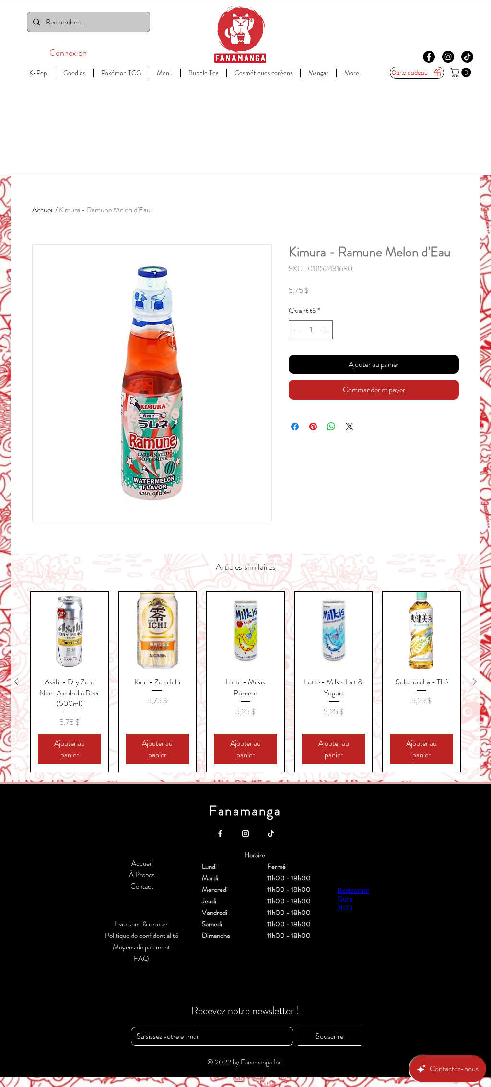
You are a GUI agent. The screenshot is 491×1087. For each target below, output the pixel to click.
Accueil (43, 209)
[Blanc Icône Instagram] (245, 833)
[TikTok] (467, 57)
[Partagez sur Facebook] (295, 426)
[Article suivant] (474, 681)
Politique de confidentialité (141, 935)
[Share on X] (349, 426)
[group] (245, 682)
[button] (461, 72)
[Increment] (324, 330)
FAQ (141, 958)
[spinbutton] (311, 330)
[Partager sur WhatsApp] (331, 426)
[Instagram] (448, 57)
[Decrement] (297, 330)
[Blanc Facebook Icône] (220, 833)
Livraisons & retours (141, 924)
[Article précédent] (16, 681)
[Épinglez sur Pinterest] (313, 426)
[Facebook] (429, 57)
